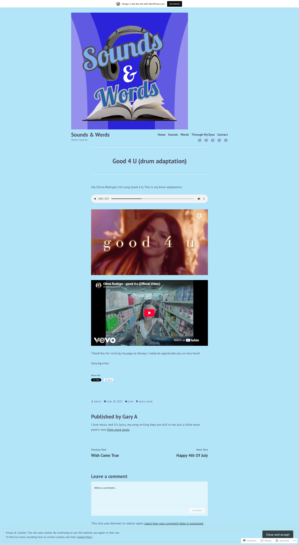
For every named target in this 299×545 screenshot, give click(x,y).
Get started (175, 4)
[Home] (200, 139)
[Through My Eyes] (219, 139)
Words (184, 134)
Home (162, 134)
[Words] (212, 139)
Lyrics (142, 401)
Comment (197, 510)
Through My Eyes (203, 134)
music (149, 401)
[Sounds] (206, 139)
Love (130, 401)
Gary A (97, 401)
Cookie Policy (84, 537)
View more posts (118, 430)
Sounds (173, 134)
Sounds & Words (90, 134)
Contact (222, 134)
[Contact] (225, 139)
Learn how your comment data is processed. (174, 523)
